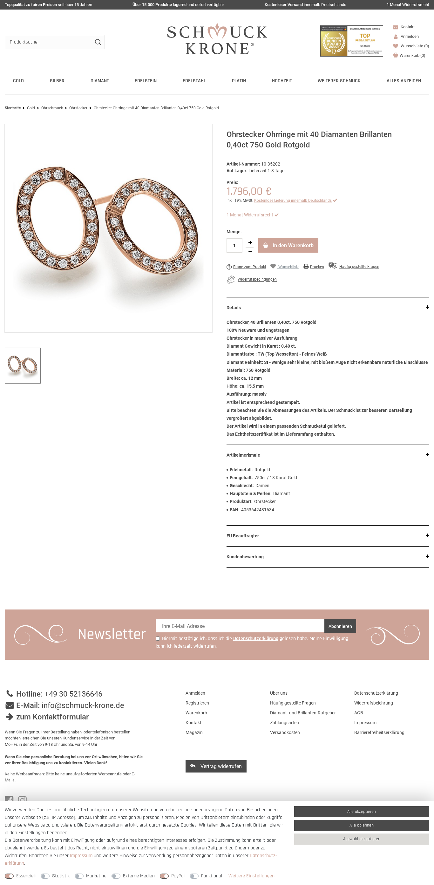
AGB (358, 712)
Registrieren (197, 702)
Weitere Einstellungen (251, 876)
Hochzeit (282, 81)
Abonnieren (340, 626)
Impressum (365, 722)
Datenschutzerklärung (376, 693)
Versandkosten (285, 732)
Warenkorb (412, 55)
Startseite (13, 108)
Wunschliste (414, 46)
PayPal (178, 876)
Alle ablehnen (361, 825)
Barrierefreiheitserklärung (379, 732)
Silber (57, 81)
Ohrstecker (78, 108)
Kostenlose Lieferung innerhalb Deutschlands (293, 200)
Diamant (100, 81)
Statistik (61, 876)
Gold (18, 81)
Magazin (194, 732)
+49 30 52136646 (73, 694)
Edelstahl (194, 81)
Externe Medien (139, 876)
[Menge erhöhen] (250, 242)
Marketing (96, 876)
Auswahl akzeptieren (361, 839)
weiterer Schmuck (339, 81)
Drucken (317, 267)
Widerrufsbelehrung (373, 702)
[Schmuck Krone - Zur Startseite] (217, 38)
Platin (239, 81)
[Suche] (98, 42)
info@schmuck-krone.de (83, 705)
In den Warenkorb (292, 245)
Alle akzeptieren (361, 811)
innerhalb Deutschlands (305, 4)
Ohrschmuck (52, 108)
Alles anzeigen (404, 81)
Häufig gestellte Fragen (293, 702)
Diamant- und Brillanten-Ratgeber (303, 712)
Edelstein (146, 81)
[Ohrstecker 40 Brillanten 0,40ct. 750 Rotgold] (108, 228)
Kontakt (407, 26)
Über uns (279, 693)
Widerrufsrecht (408, 4)
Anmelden (195, 693)
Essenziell (26, 876)
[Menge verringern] (250, 252)
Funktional (211, 876)
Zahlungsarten (284, 722)
